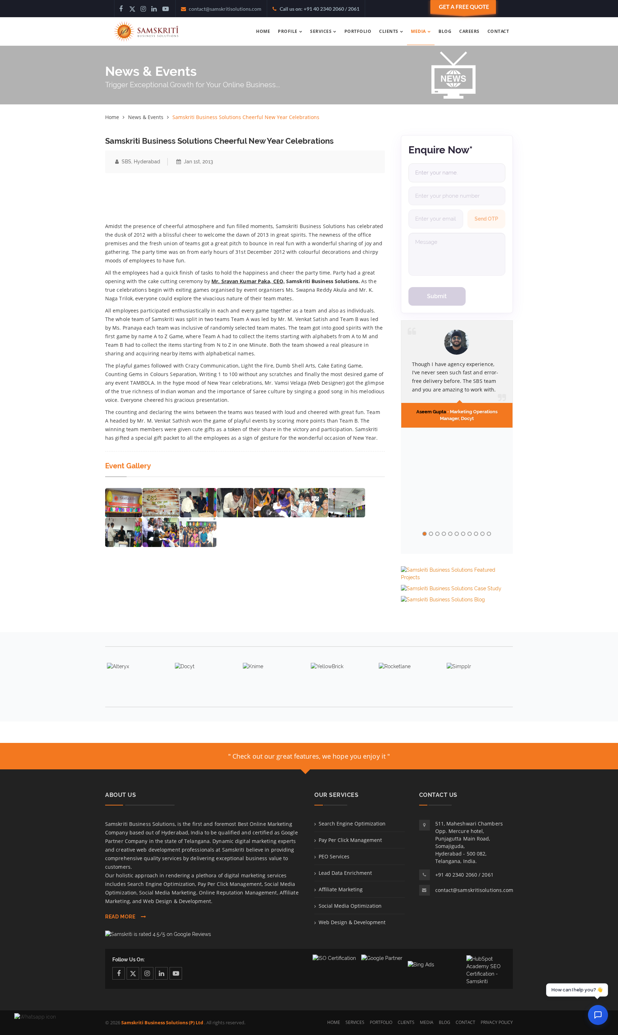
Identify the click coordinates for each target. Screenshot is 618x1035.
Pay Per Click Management (350, 840)
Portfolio (381, 1022)
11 (489, 534)
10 (482, 534)
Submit (437, 296)
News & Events (145, 117)
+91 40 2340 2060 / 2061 (464, 874)
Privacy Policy (497, 1022)
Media (426, 1022)
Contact (465, 1022)
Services (354, 1022)
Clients (406, 1022)
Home (112, 117)
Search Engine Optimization (352, 823)
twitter (133, 973)
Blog (444, 1022)
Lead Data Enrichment (345, 872)
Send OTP (486, 219)
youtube (176, 973)
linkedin (161, 973)
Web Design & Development (352, 922)
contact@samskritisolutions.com (474, 890)
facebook (118, 973)
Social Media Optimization (350, 905)
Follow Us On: (128, 959)
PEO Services (334, 856)
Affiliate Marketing (341, 889)
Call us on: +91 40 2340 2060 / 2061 (319, 9)
